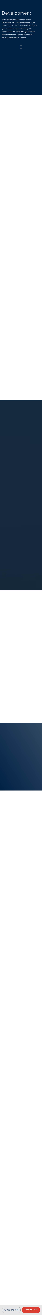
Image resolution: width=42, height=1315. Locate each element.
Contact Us (31, 1309)
